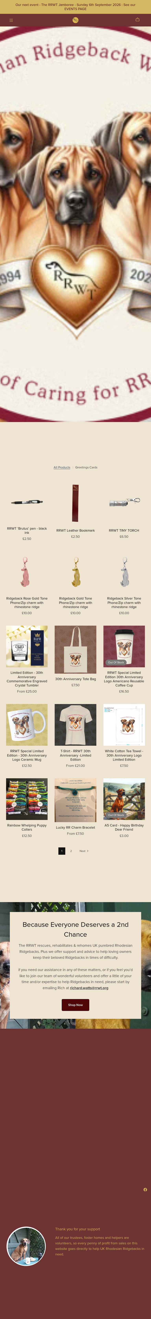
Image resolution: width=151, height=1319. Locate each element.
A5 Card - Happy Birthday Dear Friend (124, 827)
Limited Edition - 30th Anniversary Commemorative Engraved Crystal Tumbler (27, 679)
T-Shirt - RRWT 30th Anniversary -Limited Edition (75, 755)
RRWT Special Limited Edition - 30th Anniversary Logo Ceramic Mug (27, 755)
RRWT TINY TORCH (124, 530)
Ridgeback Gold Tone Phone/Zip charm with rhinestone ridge (75, 602)
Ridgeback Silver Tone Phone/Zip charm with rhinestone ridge (124, 602)
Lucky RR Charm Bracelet (75, 827)
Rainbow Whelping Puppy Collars (27, 827)
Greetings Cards (86, 467)
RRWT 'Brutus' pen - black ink (27, 530)
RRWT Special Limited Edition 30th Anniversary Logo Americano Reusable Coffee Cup (124, 679)
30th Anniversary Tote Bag (75, 679)
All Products (62, 467)
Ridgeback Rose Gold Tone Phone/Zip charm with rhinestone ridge (27, 602)
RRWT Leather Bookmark (75, 530)
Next (83, 851)
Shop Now (75, 1005)
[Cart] (139, 20)
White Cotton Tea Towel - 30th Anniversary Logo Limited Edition (124, 755)
